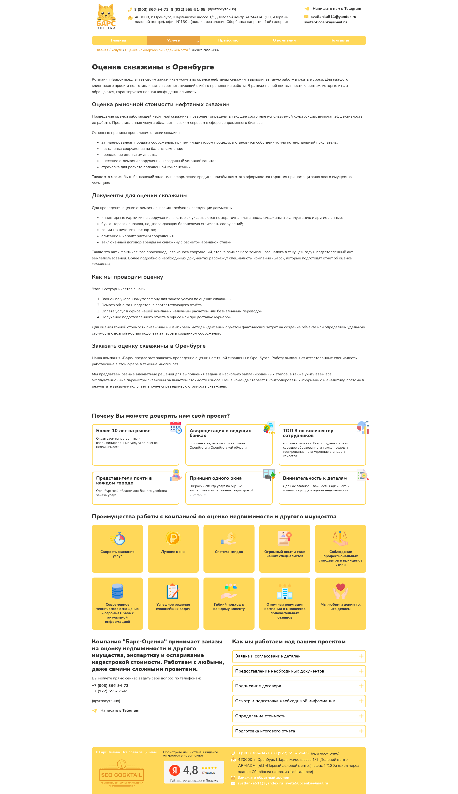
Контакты (339, 40)
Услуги (173, 40)
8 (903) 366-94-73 (151, 9)
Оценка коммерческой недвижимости (156, 50)
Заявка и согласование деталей (268, 656)
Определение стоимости (260, 716)
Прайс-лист (229, 40)
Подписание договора (258, 686)
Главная (118, 40)
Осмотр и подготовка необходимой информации (285, 701)
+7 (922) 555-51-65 (110, 691)
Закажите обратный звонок (263, 777)
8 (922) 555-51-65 (188, 9)
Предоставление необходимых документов (279, 671)
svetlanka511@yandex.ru (333, 16)
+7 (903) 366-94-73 (110, 685)
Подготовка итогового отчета (265, 731)
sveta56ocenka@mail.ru (325, 22)
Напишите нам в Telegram (336, 8)
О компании (284, 40)
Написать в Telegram (119, 710)
